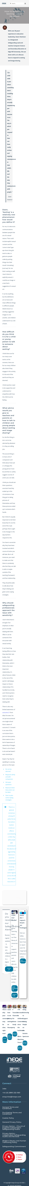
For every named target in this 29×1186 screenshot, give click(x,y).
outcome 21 (6, 712)
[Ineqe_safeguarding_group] (4, 3)
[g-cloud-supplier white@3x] (14, 1074)
